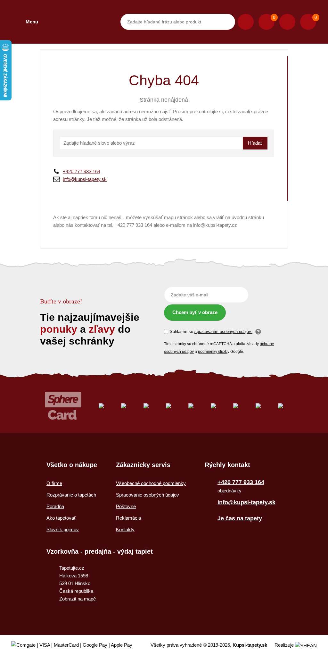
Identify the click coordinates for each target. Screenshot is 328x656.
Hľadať (255, 143)
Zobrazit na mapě (78, 598)
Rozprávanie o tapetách (71, 495)
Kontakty (125, 529)
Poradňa (55, 506)
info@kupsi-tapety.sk (85, 179)
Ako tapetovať (61, 518)
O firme (54, 483)
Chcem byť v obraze (194, 312)
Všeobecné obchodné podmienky (151, 483)
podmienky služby (213, 351)
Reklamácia (128, 518)
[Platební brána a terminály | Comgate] (77, 645)
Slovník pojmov (62, 529)
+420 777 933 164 (81, 171)
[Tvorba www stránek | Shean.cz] (306, 645)
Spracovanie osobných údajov (147, 495)
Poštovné (126, 506)
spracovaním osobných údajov (223, 331)
